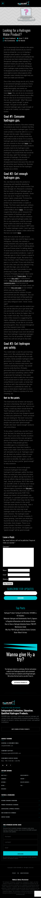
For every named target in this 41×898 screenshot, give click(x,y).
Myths (3, 785)
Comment (6, 546)
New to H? (4, 775)
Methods (3, 782)
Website (5, 579)
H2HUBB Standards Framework (9, 800)
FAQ (21, 785)
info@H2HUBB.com (7, 745)
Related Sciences (24, 782)
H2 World (21, 41)
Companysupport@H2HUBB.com (11, 753)
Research (3, 789)
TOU (18, 873)
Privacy (14, 873)
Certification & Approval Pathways (10, 808)
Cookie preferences (24, 873)
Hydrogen (3, 778)
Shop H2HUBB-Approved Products (20, 729)
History (22, 778)
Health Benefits (24, 775)
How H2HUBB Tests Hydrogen (8, 813)
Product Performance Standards (9, 804)
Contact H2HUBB (5, 817)
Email (5, 575)
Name (5, 570)
